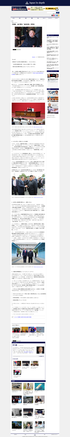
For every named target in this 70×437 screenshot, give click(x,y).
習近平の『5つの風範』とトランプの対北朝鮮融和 (53, 68)
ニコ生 (25, 434)
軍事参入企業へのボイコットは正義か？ (52, 37)
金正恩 (27, 317)
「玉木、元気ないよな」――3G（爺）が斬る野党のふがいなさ (40, 417)
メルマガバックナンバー (54, 434)
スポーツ (44, 18)
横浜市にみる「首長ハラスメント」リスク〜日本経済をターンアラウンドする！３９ (52, 59)
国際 (32, 18)
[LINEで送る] (19, 49)
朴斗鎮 (33, 57)
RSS (44, 434)
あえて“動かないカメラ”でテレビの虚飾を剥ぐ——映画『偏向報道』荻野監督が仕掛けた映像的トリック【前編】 (28, 392)
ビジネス (56, 18)
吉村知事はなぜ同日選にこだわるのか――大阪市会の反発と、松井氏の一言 (28, 430)
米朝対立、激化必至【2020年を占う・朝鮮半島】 (40, 335)
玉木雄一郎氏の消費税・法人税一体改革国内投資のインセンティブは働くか (52, 52)
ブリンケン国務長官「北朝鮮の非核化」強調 (32, 335)
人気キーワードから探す (56, 13)
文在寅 (22, 317)
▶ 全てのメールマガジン (51, 117)
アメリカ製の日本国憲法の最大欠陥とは (52, 44)
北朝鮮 (19, 317)
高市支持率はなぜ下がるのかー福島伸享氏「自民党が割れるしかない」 (52, 55)
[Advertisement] (28, 53)
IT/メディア (50, 18)
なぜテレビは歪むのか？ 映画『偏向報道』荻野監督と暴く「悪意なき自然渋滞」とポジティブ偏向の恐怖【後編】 (52, 48)
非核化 (30, 317)
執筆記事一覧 (42, 356)
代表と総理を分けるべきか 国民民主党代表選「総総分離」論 (52, 62)
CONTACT (15, 434)
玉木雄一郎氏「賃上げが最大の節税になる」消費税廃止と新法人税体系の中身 (52, 65)
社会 (38, 18)
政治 (19, 18)
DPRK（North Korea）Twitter (38, 197)
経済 (26, 18)
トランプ (15, 317)
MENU (14, 18)
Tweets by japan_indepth (50, 115)
